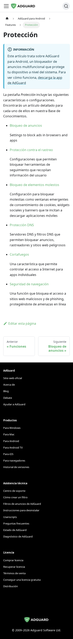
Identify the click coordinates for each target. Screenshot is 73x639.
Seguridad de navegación (29, 284)
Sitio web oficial (12, 378)
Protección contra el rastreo (31, 150)
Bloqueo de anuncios (26, 125)
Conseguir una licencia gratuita (22, 580)
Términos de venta (14, 573)
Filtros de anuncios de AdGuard (22, 504)
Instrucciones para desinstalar (21, 510)
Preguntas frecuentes (16, 523)
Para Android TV (13, 447)
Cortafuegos (19, 254)
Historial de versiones (16, 467)
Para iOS (8, 454)
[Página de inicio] (7, 18)
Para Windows (11, 428)
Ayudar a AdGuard (14, 404)
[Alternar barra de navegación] (6, 6)
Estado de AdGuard (15, 530)
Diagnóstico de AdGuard (18, 536)
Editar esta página (22, 323)
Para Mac (8, 434)
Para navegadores (14, 460)
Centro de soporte (14, 491)
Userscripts (10, 517)
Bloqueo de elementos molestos (34, 185)
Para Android (11, 441)
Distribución (10, 586)
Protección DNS (22, 225)
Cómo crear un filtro (15, 497)
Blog (6, 391)
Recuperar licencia (14, 567)
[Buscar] (66, 6)
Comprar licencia (13, 560)
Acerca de (9, 384)
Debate (7, 398)
